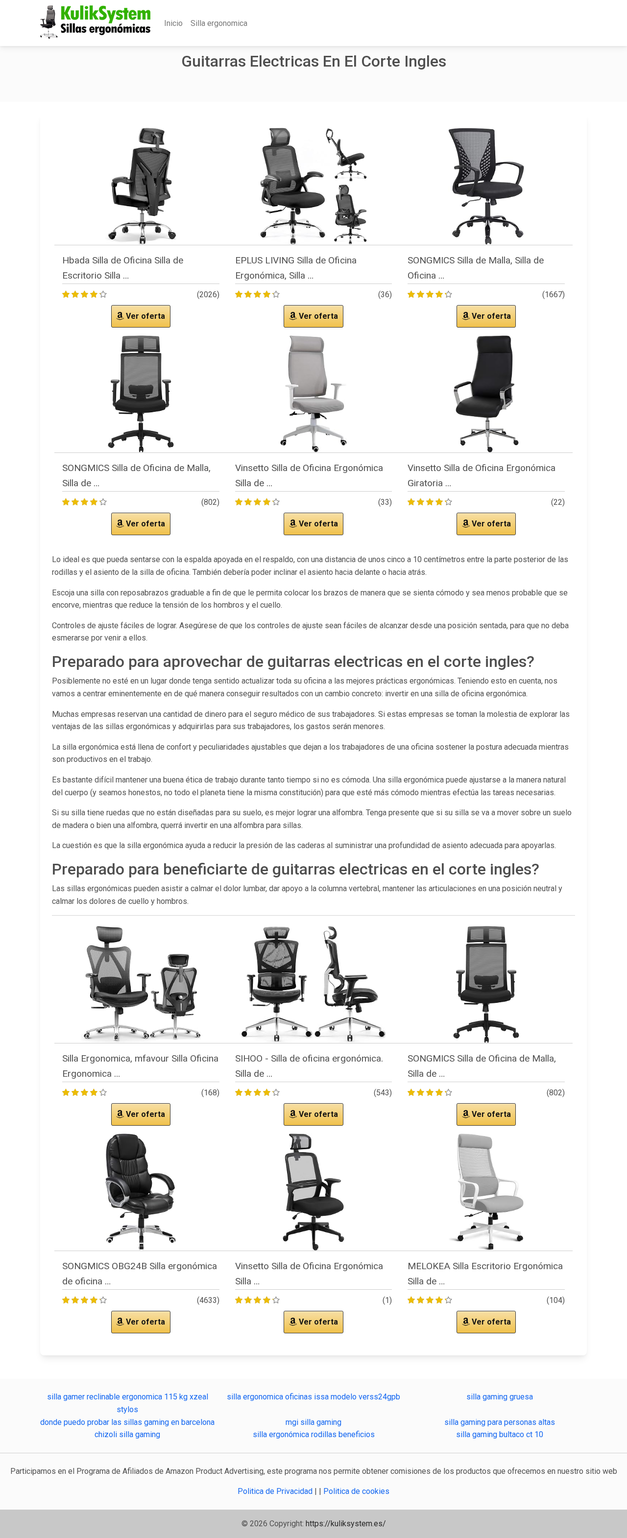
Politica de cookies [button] (356, 1491)
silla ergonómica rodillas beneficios (314, 1434)
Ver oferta (144, 316)
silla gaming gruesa (499, 1396)
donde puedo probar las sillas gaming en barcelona (127, 1422)
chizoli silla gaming (127, 1434)
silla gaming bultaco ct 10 (499, 1434)
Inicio (173, 23)
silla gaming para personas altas (499, 1422)
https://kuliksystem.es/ (346, 1523)
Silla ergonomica (219, 23)
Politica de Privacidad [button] (276, 1491)
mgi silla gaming (313, 1422)
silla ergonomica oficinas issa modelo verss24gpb (313, 1396)
